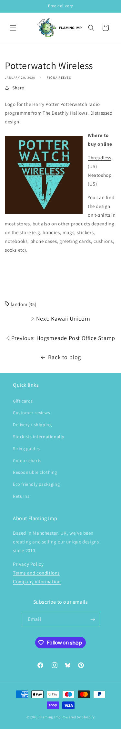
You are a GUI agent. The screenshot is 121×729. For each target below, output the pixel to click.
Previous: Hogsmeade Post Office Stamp (62, 338)
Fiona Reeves (59, 77)
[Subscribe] (93, 619)
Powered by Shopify (78, 717)
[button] (13, 28)
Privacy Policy (28, 564)
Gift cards (23, 401)
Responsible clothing (35, 472)
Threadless (99, 157)
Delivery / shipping (32, 424)
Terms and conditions (36, 573)
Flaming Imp (50, 717)
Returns (21, 496)
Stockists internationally (38, 436)
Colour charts (27, 460)
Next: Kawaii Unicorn (62, 318)
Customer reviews (31, 413)
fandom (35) (23, 304)
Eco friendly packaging (36, 484)
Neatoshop (99, 175)
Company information (37, 581)
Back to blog (64, 357)
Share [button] (18, 88)
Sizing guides (26, 448)
